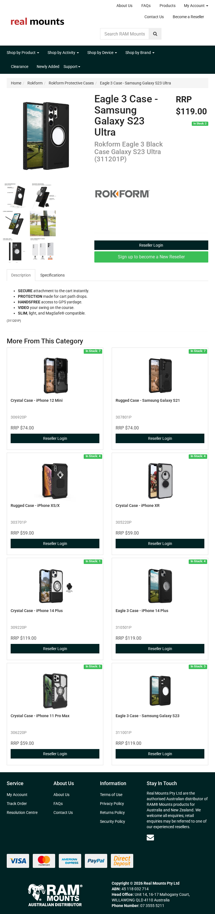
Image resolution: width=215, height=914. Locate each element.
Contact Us (154, 17)
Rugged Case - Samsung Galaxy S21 (148, 400)
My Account (194, 5)
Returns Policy (112, 812)
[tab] (21, 275)
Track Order (17, 803)
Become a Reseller (188, 17)
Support (71, 66)
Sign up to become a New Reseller (151, 256)
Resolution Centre (22, 812)
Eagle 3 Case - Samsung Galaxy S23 (147, 716)
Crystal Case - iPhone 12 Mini (37, 400)
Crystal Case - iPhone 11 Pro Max (40, 716)
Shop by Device (100, 52)
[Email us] (150, 837)
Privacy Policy (112, 803)
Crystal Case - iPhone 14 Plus (37, 610)
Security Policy (112, 821)
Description (21, 275)
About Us (124, 5)
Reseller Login (151, 245)
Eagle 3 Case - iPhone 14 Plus (142, 610)
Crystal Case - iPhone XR (138, 505)
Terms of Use (111, 794)
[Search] (155, 34)
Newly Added (48, 66)
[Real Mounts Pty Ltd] (37, 19)
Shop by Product (21, 52)
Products (168, 5)
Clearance (19, 66)
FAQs (146, 5)
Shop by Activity (62, 52)
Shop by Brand (138, 52)
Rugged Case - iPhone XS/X (35, 505)
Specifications (52, 275)
